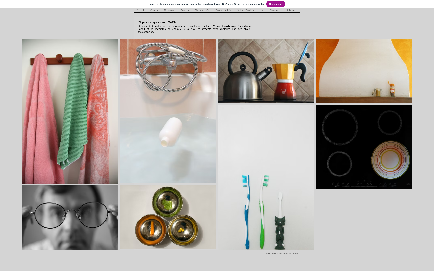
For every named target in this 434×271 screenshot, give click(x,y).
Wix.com (293, 253)
